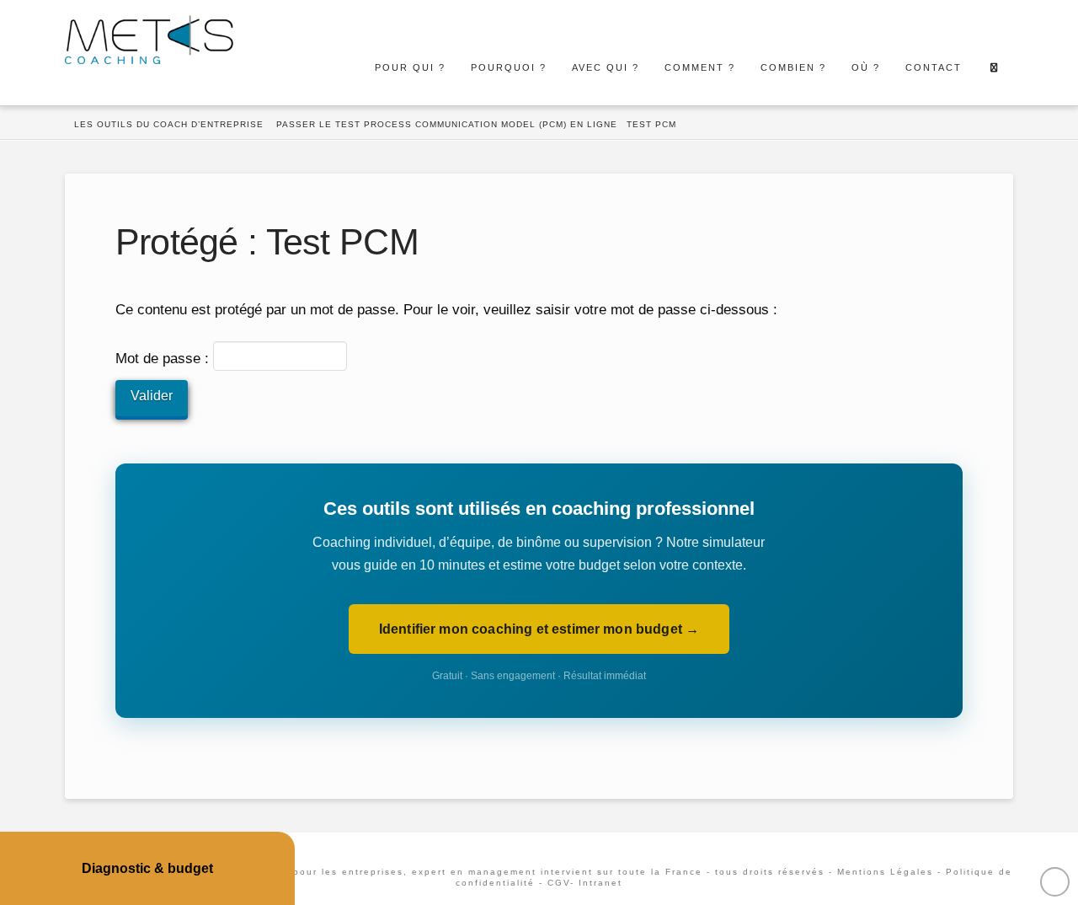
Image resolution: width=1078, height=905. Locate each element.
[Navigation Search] (993, 67)
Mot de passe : (164, 359)
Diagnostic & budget (147, 868)
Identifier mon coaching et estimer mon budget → (539, 629)
